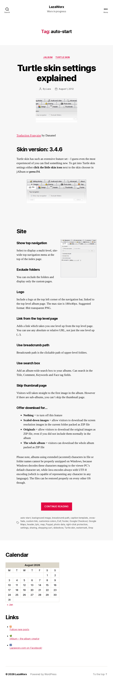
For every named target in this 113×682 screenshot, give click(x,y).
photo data (59, 524)
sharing (33, 527)
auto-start (25, 517)
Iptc (37, 524)
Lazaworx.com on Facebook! (26, 647)
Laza (48, 88)
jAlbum (48, 57)
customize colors (47, 521)
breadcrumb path (60, 517)
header (30, 524)
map (42, 524)
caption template (79, 517)
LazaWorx (56, 7)
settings (24, 527)
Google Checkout (79, 521)
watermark (81, 527)
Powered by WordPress (43, 674)
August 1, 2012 (66, 88)
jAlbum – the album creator (24, 638)
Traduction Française (29, 135)
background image (41, 517)
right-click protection (77, 524)
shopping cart (45, 527)
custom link (32, 521)
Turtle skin (62, 57)
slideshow (58, 527)
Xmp (90, 527)
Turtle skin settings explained (56, 73)
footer (65, 521)
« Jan (10, 604)
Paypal (49, 524)
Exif (59, 521)
